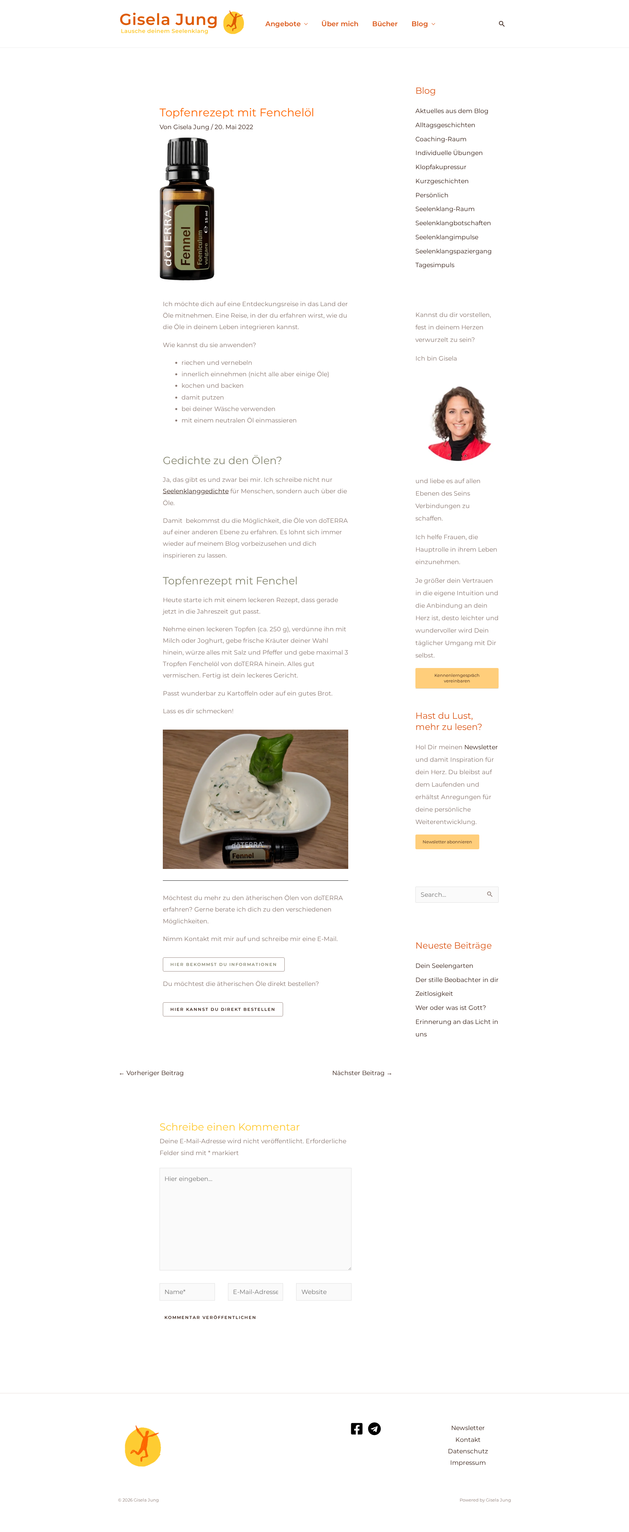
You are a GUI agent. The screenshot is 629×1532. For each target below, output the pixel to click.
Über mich (339, 24)
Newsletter (481, 747)
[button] (502, 24)
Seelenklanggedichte (196, 491)
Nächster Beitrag (362, 1073)
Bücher (385, 24)
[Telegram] (374, 1428)
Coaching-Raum (441, 139)
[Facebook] (356, 1428)
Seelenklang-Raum (445, 209)
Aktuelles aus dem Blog (451, 111)
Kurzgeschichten (442, 181)
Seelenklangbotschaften (453, 223)
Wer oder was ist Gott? (450, 1008)
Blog (419, 24)
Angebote (283, 24)
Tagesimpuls (434, 265)
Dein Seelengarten (444, 966)
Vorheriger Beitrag (151, 1073)
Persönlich (431, 195)
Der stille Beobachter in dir (457, 980)
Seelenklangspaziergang (453, 251)
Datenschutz (468, 1451)
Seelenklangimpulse (446, 237)
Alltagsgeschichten (445, 125)
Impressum (468, 1462)
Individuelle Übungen (449, 153)
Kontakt (468, 1440)
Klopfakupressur (441, 167)
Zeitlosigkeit (434, 993)
